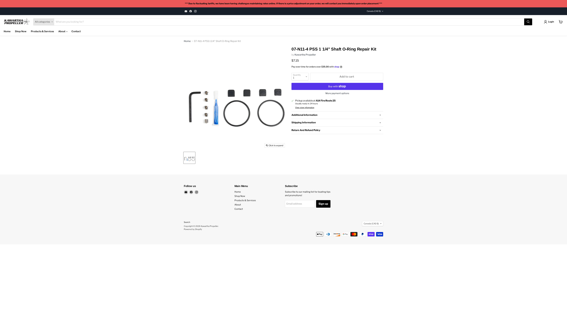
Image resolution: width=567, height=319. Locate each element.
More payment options (337, 93)
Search (187, 222)
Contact (76, 31)
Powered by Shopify (193, 229)
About (62, 31)
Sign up (323, 203)
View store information (304, 108)
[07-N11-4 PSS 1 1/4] (189, 158)
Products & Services (42, 31)
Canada (374, 11)
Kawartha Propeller (305, 54)
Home (7, 31)
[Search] (528, 21)
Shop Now (20, 31)
